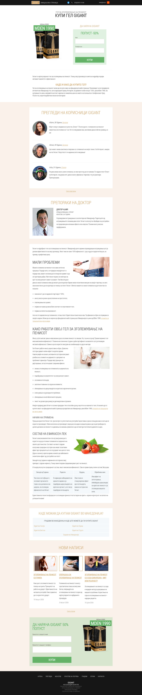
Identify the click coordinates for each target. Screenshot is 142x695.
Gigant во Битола (39, 530)
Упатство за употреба (71, 676)
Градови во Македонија (71, 535)
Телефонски (78, 46)
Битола (65, 122)
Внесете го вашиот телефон (42, 645)
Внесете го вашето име (40, 634)
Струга (63, 167)
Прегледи (49, 676)
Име (76, 37)
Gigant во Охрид (77, 526)
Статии (92, 676)
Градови (84, 676)
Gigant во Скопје (39, 526)
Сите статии (71, 611)
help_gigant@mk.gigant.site (71, 684)
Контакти (101, 676)
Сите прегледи (71, 191)
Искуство (58, 676)
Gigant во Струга (77, 530)
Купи (90, 59)
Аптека (40, 676)
